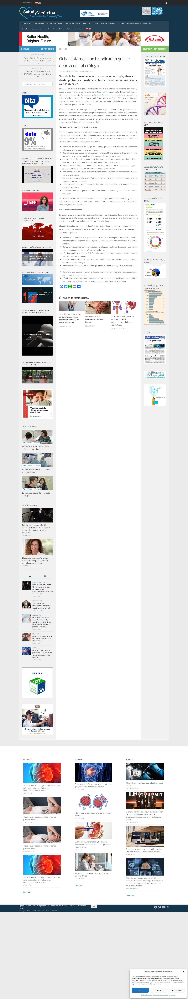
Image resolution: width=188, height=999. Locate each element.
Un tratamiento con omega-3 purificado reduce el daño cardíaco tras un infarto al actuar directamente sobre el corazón (41, 788)
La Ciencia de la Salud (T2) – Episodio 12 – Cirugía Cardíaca (37, 471)
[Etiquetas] (45, 576)
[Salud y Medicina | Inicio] (66, 13)
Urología (63, 49)
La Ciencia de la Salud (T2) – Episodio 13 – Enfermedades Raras (37, 447)
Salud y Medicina (68, 71)
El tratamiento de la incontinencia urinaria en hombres (94, 319)
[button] (184, 972)
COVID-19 (26, 23)
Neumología (36, 615)
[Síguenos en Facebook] (42, 48)
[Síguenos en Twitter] (45, 48)
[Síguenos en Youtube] (49, 48)
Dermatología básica (56, 28)
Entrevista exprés (108, 23)
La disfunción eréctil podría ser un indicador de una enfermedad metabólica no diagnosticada (122, 320)
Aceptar (140, 990)
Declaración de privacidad (160, 995)
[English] (38, 3)
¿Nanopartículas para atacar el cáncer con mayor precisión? (93, 814)
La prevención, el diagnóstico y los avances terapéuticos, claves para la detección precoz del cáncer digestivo (93, 844)
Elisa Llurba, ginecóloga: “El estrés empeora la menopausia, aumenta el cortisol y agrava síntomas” (35, 560)
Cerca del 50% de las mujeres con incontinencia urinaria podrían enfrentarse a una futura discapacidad (70, 318)
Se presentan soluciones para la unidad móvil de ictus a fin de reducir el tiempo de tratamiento (144, 850)
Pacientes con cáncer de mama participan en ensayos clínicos (91, 874)
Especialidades (38, 23)
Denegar (158, 990)
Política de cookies (146, 995)
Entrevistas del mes (54, 23)
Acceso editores (26, 2)
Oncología (36, 648)
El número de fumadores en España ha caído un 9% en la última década (42, 638)
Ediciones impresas (90, 23)
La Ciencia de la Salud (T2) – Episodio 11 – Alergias (37, 494)
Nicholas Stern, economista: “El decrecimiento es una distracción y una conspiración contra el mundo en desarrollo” (36, 529)
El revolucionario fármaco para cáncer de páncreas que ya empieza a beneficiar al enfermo (42, 653)
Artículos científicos (75, 28)
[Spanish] (35, 3)
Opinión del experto (72, 23)
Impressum (172, 995)
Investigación (37, 601)
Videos (42, 28)
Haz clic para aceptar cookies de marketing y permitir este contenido (37, 257)
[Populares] (29, 576)
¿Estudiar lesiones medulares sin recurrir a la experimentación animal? (41, 605)
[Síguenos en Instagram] (52, 48)
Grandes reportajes (29, 28)
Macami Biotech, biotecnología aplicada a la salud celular (144, 784)
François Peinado (101, 95)
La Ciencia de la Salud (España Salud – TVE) (134, 23)
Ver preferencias (176, 990)
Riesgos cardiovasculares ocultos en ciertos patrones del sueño (39, 818)
